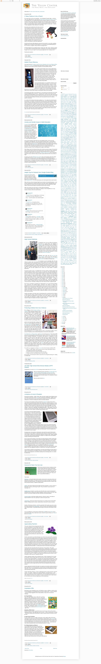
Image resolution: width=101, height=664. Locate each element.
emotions (62, 142)
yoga (76, 263)
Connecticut (62, 126)
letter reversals (65, 174)
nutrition (65, 192)
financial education (63, 151)
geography (69, 154)
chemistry (75, 115)
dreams (70, 136)
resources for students (71, 222)
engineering (75, 142)
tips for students (74, 249)
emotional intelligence (67, 141)
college (75, 118)
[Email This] (25, 56)
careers (62, 114)
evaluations (65, 145)
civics (74, 116)
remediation (62, 216)
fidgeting (62, 150)
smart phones (70, 234)
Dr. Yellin (67, 136)
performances (65, 199)
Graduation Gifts (29, 588)
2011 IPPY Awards (53, 369)
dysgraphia (67, 137)
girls (68, 155)
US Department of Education (73, 255)
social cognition (64, 235)
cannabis (75, 113)
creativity (69, 129)
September (64, 291)
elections (75, 139)
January (64, 320)
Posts (63, 87)
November (64, 288)
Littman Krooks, (37, 506)
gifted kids (65, 155)
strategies (36, 234)
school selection (66, 228)
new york (64, 189)
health (71, 158)
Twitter (54, 512)
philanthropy (68, 200)
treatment (70, 252)
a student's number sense (44, 152)
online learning (74, 195)
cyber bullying (63, 131)
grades (71, 156)
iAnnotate (49, 444)
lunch (74, 176)
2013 (63, 283)
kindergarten (63, 169)
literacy (75, 175)
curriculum (75, 130)
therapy (75, 248)
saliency (62, 225)
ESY (72, 144)
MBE (64, 179)
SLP (65, 234)
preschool (70, 204)
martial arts (75, 177)
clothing (70, 118)
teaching (75, 245)
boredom (69, 110)
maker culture (71, 177)
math (32, 167)
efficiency (72, 139)
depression (67, 132)
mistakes (70, 184)
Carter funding (65, 114)
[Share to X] (27, 56)
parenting (30, 57)
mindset (62, 184)
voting (65, 260)
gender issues (34, 143)
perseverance (62, 200)
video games (75, 256)
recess (65, 213)
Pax (42, 342)
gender (30, 167)
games (62, 154)
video (71, 256)
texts (61, 248)
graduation (34, 645)
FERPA (71, 149)
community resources (68, 123)
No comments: (46, 54)
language (70, 169)
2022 (63, 271)
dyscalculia (64, 137)
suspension (62, 245)
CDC (71, 114)
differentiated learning (64, 133)
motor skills (69, 185)
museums (65, 186)
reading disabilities (64, 212)
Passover (66, 198)
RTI (73, 224)
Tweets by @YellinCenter (65, 35)
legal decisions (63, 173)
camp (73, 113)
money (73, 184)
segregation (69, 231)
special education (66, 238)
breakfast (73, 111)
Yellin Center (72, 263)
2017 (63, 278)
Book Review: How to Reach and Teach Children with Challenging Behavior (70, 343)
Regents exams (74, 214)
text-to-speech (71, 247)
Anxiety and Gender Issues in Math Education (37, 122)
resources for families (69, 219)
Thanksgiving (64, 248)
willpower (62, 261)
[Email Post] (49, 54)
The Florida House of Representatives (31, 333)
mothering (62, 185)
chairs (65, 115)
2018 (63, 276)
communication (63, 122)
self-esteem (64, 232)
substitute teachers (71, 242)
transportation (66, 252)
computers (66, 124)
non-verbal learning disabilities (72, 190)
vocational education (64, 259)
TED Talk (69, 246)
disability (69, 134)
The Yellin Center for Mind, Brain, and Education (36, 11)
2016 (63, 279)
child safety (71, 116)
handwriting (67, 158)
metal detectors (70, 182)
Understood (75, 254)
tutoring (66, 253)
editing (64, 139)
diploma (64, 134)
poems (71, 202)
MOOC (75, 184)
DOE (71, 135)
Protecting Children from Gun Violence (35, 308)
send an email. (65, 31)
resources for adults (70, 218)
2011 (63, 286)
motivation (65, 185)
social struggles (70, 236)
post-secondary (68, 203)
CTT (76, 129)
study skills (65, 242)
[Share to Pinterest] (30, 56)
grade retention (67, 156)
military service (67, 183)
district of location (63, 135)
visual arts (64, 258)
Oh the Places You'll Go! (52, 19)
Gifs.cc (32, 578)
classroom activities (70, 117)
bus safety (62, 113)
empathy (65, 142)
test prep (62, 247)
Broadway (64, 112)
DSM (61, 137)
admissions (75, 97)
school (70, 225)
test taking (65, 247)
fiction (76, 149)
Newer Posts (27, 648)
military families (63, 183)
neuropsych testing (74, 187)
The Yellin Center (69, 248)
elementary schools (68, 140)
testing (68, 247)
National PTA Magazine (46, 252)
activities (72, 96)
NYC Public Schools (73, 193)
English (62, 143)
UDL (67, 254)
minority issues (66, 184)
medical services (67, 180)
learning (75, 170)
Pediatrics (73, 198)
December (64, 287)
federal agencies (64, 149)
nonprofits (65, 191)
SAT (64, 225)
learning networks (67, 172)
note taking (75, 191)
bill (50, 333)
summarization (63, 243)
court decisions (74, 128)
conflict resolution (67, 125)
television (75, 246)
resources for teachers (66, 223)
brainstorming (69, 111)
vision (74, 257)
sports (69, 239)
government (62, 156)
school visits (71, 229)
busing (65, 113)
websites (71, 260)
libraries (75, 174)
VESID (69, 256)
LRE (70, 176)
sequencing (75, 232)
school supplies (71, 228)
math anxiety (67, 178)
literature (62, 176)
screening (75, 230)
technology (31, 117)
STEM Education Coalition (36, 156)
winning (65, 261)
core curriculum (66, 128)
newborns (73, 189)
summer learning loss (71, 243)
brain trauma (65, 111)
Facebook (29, 513)
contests (69, 126)
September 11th (71, 232)
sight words (73, 233)
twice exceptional (70, 253)
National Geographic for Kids (41, 606)
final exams (67, 150)
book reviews (74, 109)
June (63, 295)
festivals (73, 149)
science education (66, 230)
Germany (75, 154)
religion (71, 215)
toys (76, 250)
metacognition (65, 182)
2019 (63, 275)
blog (44, 511)
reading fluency (70, 212)
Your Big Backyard (41, 605)
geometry (72, 154)
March (64, 317)
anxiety (28, 167)
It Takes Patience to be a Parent (33, 16)
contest (66, 126)
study (37, 397)
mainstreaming (66, 177)
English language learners (68, 143)
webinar (68, 260)
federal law (68, 149)
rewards (72, 224)
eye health (69, 147)
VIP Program (67, 257)
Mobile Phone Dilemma (31, 62)
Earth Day (75, 138)
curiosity (66, 130)
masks (61, 178)
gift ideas (31, 645)
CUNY (64, 130)
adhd (71, 97)
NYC (67, 193)
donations (62, 136)
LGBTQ (73, 174)
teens (71, 246)
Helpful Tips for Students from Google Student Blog (38, 172)
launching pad (66, 170)
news (76, 189)
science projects (71, 230)
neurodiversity (65, 187)
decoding (68, 131)
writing (64, 263)
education (69, 139)
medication (62, 181)
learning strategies (73, 172)
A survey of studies (27, 124)
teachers (31, 583)
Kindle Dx (45, 401)
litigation (65, 176)
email (72, 140)
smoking (73, 234)
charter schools (71, 115)
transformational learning (64, 251)
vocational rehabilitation (73, 259)
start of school (63, 240)
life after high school (34, 389)
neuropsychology (63, 188)
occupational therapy (68, 194)
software (72, 237)
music (69, 186)
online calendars (74, 194)
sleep (64, 234)
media (68, 179)
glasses (70, 155)
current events (70, 130)
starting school (67, 240)
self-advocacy (73, 231)
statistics (70, 240)
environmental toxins (64, 144)
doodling (65, 136)
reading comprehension (73, 211)
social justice (69, 235)
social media (73, 235)
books (28, 57)
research (28, 117)
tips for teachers (64, 250)
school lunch (72, 226)
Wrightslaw (40, 244)
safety (76, 224)
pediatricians (69, 198)
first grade (72, 151)
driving (74, 136)
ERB (67, 144)
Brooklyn (67, 112)
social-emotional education (65, 237)
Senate (41, 333)
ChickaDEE (39, 604)
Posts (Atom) (31, 650)
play (66, 202)
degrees (71, 131)
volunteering (62, 260)
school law (67, 226)
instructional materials (64, 166)
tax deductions (67, 245)
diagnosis (75, 132)
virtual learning (71, 257)
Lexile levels (69, 174)
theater (73, 248)
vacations (64, 256)
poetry (74, 202)
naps (76, 186)
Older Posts (55, 648)
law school (71, 170)
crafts (66, 129)
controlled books (66, 127)
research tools (70, 217)
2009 (63, 323)
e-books (74, 137)
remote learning (66, 216)
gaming (64, 154)
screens (62, 231)
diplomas (67, 134)
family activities (69, 148)
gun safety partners (27, 324)
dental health (63, 132)
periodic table (75, 199)
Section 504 (65, 231)
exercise (62, 146)
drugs (76, 136)
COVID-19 (62, 129)
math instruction (72, 178)
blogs (28, 234)
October (64, 290)
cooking (71, 127)
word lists (68, 261)
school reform (67, 227)
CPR (64, 129)
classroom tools (67, 118)
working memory (68, 262)
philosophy (71, 200)
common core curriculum (73, 121)
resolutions (62, 218)
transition (70, 251)
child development (63, 116)
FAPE (73, 148)
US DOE (62, 256)
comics (67, 121)
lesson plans (75, 173)
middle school (74, 182)
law (69, 170)
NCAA (61, 187)
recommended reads (70, 213)
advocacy (62, 99)
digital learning (72, 133)
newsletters (30, 519)
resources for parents (67, 221)
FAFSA (76, 147)
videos (62, 257)
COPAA (62, 128)
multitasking (62, 186)
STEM (72, 240)
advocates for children (68, 99)
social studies (74, 236)
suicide (76, 242)
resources (32, 234)
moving (75, 185)
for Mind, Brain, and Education (68, 12)
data (65, 131)
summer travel (66, 244)
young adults (62, 264)
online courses (63, 195)
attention (71, 105)
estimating (70, 144)
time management (63, 249)
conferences (75, 124)
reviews (69, 224)
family (66, 148)
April (63, 316)
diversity (67, 135)
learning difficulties (70, 171)
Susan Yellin (36, 369)
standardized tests (74, 239)
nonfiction (62, 191)
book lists (69, 109)
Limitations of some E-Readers (33, 394)
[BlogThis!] (26, 56)
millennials (71, 183)
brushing (70, 112)
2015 (63, 280)
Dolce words (75, 135)
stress (66, 241)
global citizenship (74, 155)
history (73, 161)
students (73, 241)
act (68, 96)
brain (74, 110)
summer (66, 243)
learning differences (64, 171)
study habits (39, 234)
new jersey (73, 188)
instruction (75, 165)
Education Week (28, 127)
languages (62, 170)
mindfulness (75, 183)
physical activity (68, 201)
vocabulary (75, 258)
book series (62, 110)
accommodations (64, 96)
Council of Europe (30, 65)
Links (28, 519)
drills (72, 136)
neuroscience (68, 188)
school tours (67, 229)
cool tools (28, 460)
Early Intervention (71, 138)
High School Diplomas (30, 239)
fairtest (64, 148)
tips (42, 234)
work (65, 262)
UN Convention (70, 254)
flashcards (75, 151)
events (69, 145)
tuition (73, 252)
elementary (62, 140)
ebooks (62, 139)
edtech (30, 234)
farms (61, 149)
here (43, 378)
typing (74, 253)
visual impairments (69, 258)
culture (62, 130)
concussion (70, 124)
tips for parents (69, 249)
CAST (68, 114)
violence (64, 257)
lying (76, 176)
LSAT (72, 176)
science (62, 230)
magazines (62, 177)
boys (71, 110)
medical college (71, 179)
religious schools (74, 215)
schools (28, 583)
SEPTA (67, 232)
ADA (76, 96)
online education (68, 195)
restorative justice (65, 224)
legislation (71, 173)
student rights (69, 241)
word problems (72, 261)
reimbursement (63, 215)
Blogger (64, 656)
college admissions (64, 119)
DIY (69, 135)
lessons (62, 174)
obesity (64, 194)
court (70, 128)
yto (37, 640)
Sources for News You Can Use (33, 465)
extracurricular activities (64, 147)
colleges (65, 121)
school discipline (74, 225)
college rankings (66, 120)
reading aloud (67, 211)
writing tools (67, 263)
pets (65, 200)
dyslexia (71, 137)
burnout (75, 112)
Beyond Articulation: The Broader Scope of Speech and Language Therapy (71, 329)
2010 (63, 322)
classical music (64, 117)
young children (67, 264)
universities (67, 255)
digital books (68, 133)
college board (71, 119)
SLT (67, 234)
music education (72, 186)
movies (73, 185)
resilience (75, 217)
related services (67, 215)
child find (67, 116)
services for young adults (64, 233)
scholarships (67, 225)
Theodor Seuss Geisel (43, 19)
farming (76, 148)
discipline (75, 134)
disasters (72, 134)
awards (28, 389)
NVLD (68, 192)
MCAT (66, 179)
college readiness (71, 120)
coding (73, 118)
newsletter (73, 352)
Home (41, 648)
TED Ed (66, 246)
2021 (63, 272)
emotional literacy (74, 141)
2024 (63, 268)
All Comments (64, 89)
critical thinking (73, 129)
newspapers (66, 190)
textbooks (75, 247)
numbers (62, 192)
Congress (75, 125)
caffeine (67, 113)
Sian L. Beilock (29, 131)
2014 (63, 282)
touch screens (72, 250)
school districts (63, 226)
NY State (65, 193)
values (67, 256)
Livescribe (53, 618)
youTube (70, 264)
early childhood (66, 138)
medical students (73, 180)
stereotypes (75, 240)
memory (70, 181)
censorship (62, 115)
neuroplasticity (69, 187)
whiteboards (75, 260)
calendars (70, 113)
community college (69, 122)
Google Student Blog (28, 174)
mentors (62, 182)
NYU (61, 194)
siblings (70, 233)
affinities (28, 645)
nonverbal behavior (70, 191)
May (63, 297)
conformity (71, 125)
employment (71, 142)
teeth (73, 246)
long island (68, 176)
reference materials (67, 214)
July (63, 294)
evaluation (62, 145)
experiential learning (69, 146)
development (71, 132)
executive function (74, 145)
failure (61, 148)
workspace (72, 262)
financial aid (74, 150)
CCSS (70, 114)
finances (70, 150)
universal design (63, 255)
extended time (74, 146)
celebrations (75, 114)
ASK (37, 325)
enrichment (75, 143)
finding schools (68, 151)
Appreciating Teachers (30, 524)
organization (67, 196)
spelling (67, 239)
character (67, 115)
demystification (74, 131)
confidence (62, 125)
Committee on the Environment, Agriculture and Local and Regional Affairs (44, 64)
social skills (65, 236)
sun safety (70, 244)
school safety (72, 227)
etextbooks (75, 144)
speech (71, 238)
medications (66, 181)
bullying (73, 112)
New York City (68, 189)
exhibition (65, 146)
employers (68, 142)
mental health (74, 181)
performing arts (70, 199)
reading (33, 460)
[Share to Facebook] (28, 56)
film (64, 150)
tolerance (68, 250)
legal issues (67, 173)
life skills (70, 175)
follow (51, 511)
